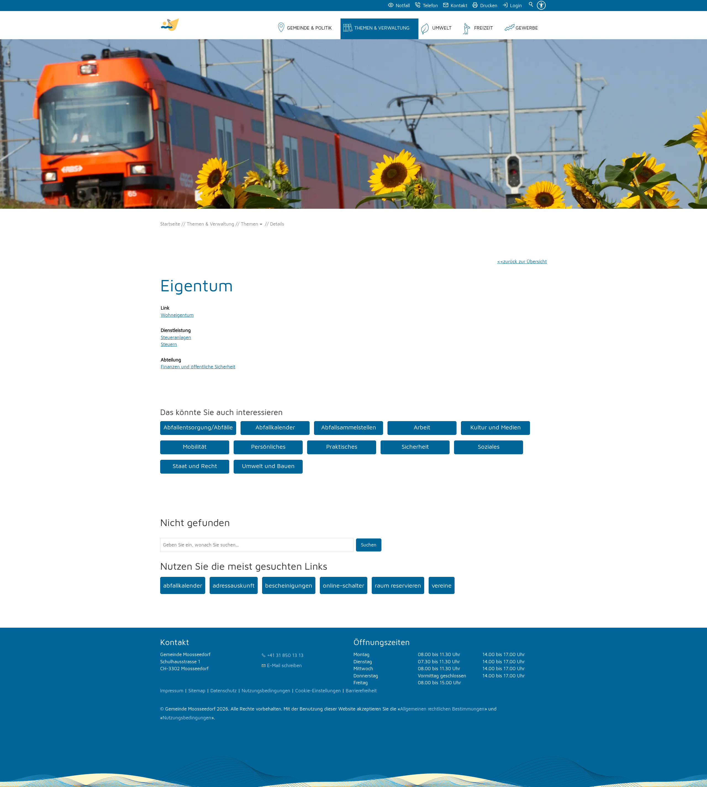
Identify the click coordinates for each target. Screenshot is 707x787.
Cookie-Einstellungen (318, 690)
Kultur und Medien (495, 427)
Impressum (171, 690)
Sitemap (196, 690)
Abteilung (171, 360)
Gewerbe (527, 28)
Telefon (430, 5)
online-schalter (343, 585)
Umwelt (442, 28)
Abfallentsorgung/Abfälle (198, 427)
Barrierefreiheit (361, 690)
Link (165, 308)
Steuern (169, 344)
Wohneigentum (177, 315)
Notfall (403, 5)
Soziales (489, 446)
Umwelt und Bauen (268, 465)
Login (516, 5)
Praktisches (341, 446)
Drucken (488, 5)
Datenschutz (223, 690)
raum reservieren (398, 585)
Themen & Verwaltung (382, 28)
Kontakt (459, 5)
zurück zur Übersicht (525, 261)
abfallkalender (182, 585)
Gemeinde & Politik (309, 28)
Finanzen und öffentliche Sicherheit (198, 366)
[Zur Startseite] (170, 25)
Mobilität (195, 446)
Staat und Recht (195, 465)
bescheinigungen (288, 585)
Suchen (368, 545)
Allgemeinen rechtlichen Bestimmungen (442, 709)
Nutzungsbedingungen (266, 690)
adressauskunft (234, 585)
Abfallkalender (275, 427)
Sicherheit (415, 446)
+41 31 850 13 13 (285, 655)
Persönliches (268, 446)
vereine (442, 585)
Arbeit (422, 427)
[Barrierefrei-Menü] (541, 5)
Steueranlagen (176, 337)
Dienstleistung (176, 330)
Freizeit (483, 28)
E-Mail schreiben (284, 665)
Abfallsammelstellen (348, 427)
